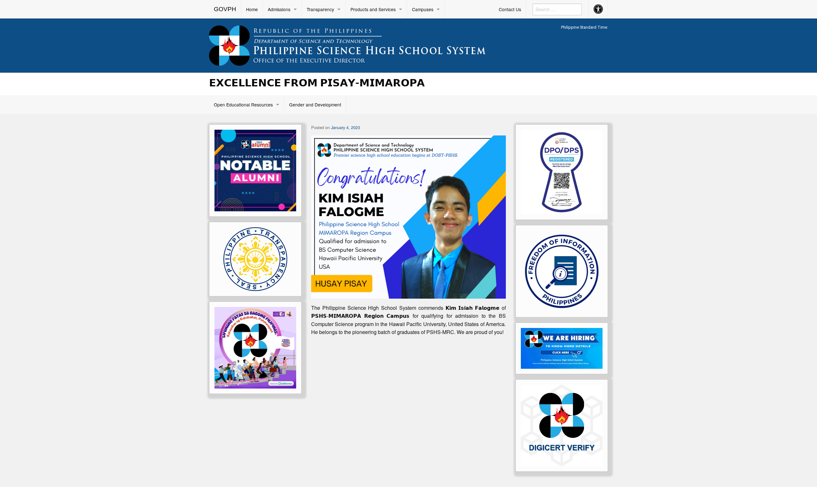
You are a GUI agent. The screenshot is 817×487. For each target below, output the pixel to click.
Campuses (422, 9)
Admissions (279, 9)
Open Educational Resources (243, 104)
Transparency (320, 9)
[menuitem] (225, 9)
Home (252, 9)
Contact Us (510, 9)
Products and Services (373, 9)
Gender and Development (315, 104)
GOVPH (225, 9)
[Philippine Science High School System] (357, 44)
